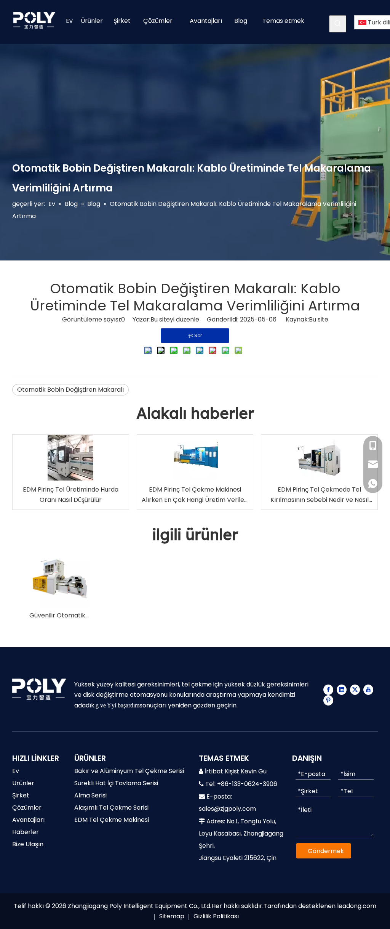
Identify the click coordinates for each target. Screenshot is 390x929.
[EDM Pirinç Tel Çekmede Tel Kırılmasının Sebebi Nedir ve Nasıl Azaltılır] (319, 458)
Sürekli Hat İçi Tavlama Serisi (116, 783)
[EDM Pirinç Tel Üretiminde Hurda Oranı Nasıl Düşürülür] (71, 458)
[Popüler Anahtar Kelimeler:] (337, 23)
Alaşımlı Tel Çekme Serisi (111, 807)
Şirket (20, 795)
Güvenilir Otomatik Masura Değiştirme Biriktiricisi (59, 615)
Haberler (25, 832)
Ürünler (23, 783)
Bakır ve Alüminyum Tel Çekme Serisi (129, 771)
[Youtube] (368, 689)
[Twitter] (355, 689)
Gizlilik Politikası (216, 916)
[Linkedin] (342, 689)
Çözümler (27, 807)
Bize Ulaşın (27, 844)
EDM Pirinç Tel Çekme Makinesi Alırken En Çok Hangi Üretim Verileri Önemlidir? (195, 495)
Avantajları (28, 819)
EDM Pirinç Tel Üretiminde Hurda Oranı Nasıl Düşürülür (70, 494)
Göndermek (326, 851)
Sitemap (171, 916)
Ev (15, 771)
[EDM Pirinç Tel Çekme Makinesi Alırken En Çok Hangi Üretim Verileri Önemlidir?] (195, 458)
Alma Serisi (90, 795)
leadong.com (356, 906)
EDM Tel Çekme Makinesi (111, 819)
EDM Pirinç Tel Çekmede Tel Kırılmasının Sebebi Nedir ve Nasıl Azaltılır (319, 495)
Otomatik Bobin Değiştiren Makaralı (70, 389)
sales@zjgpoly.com (227, 808)
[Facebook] (328, 689)
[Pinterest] (328, 700)
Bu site (318, 319)
